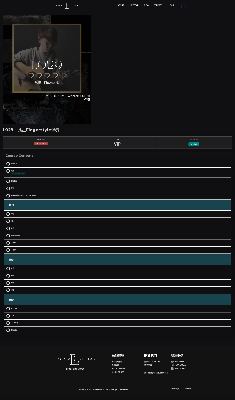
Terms (188, 388)
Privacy (175, 388)
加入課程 (194, 144)
